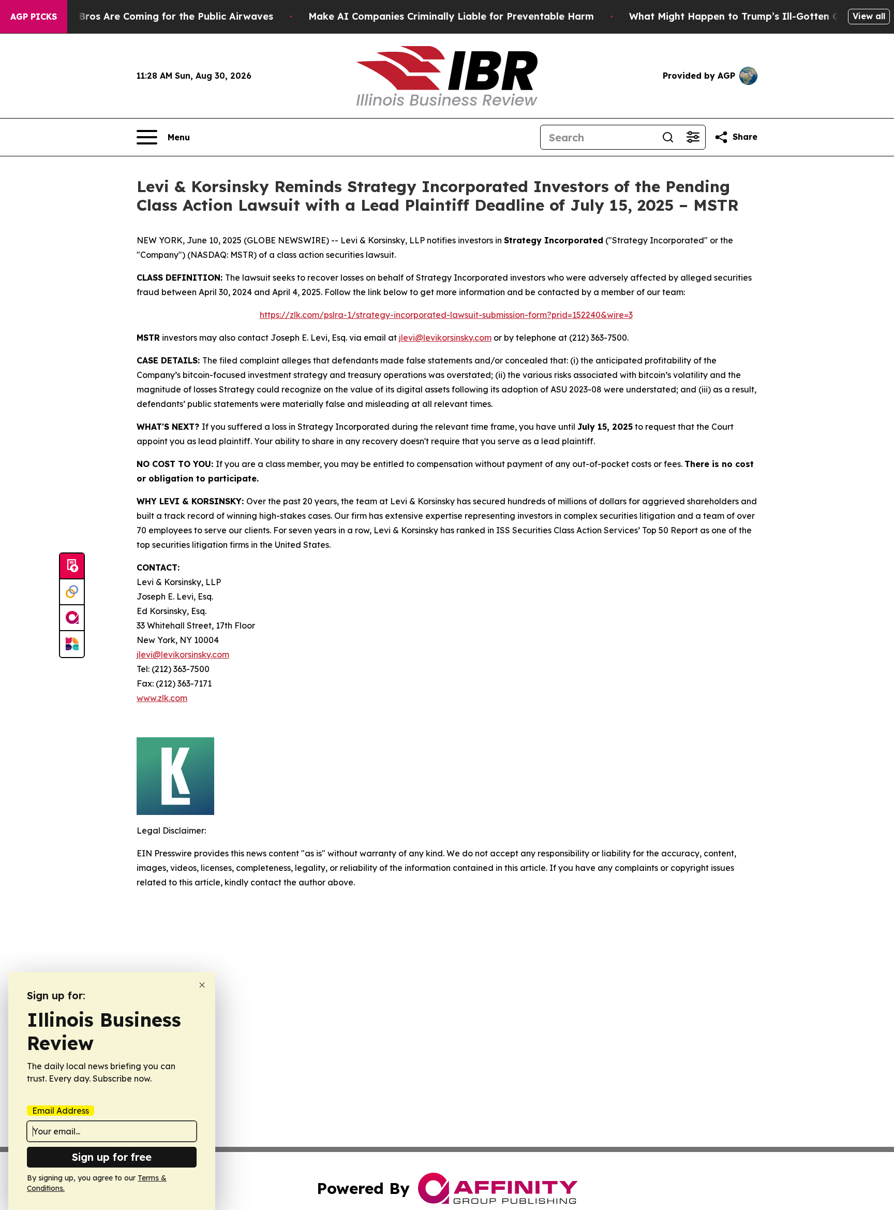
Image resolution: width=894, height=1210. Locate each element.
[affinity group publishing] (72, 618)
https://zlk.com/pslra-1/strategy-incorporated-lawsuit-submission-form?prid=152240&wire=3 (446, 315)
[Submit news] (72, 566)
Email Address (60, 1110)
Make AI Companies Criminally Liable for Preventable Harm (451, 16)
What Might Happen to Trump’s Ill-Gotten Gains (744, 16)
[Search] (667, 137)
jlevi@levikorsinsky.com (445, 337)
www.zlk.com (162, 698)
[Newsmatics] (72, 644)
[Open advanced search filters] (692, 137)
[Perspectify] (72, 592)
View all (869, 16)
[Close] (202, 985)
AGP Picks (33, 16)
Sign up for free (112, 1156)
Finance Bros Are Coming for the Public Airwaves (156, 16)
